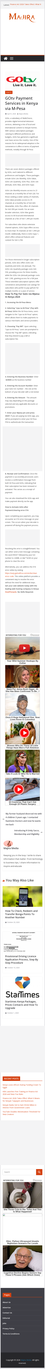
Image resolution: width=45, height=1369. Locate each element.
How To (9, 92)
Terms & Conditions (11, 1334)
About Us (6, 1302)
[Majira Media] (6, 58)
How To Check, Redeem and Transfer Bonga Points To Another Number (21, 914)
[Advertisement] (22, 41)
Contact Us (7, 1313)
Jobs (4, 1323)
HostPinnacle (10, 592)
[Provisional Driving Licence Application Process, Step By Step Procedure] (22, 933)
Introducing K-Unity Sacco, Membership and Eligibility (26, 832)
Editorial (6, 1318)
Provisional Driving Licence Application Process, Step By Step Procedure (21, 959)
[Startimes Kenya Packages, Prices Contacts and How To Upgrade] (22, 978)
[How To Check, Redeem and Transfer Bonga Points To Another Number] (22, 888)
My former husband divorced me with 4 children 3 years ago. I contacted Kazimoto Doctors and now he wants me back (24, 819)
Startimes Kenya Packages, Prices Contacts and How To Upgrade (21, 1005)
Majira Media (23, 114)
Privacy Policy (8, 1328)
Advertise (7, 1307)
